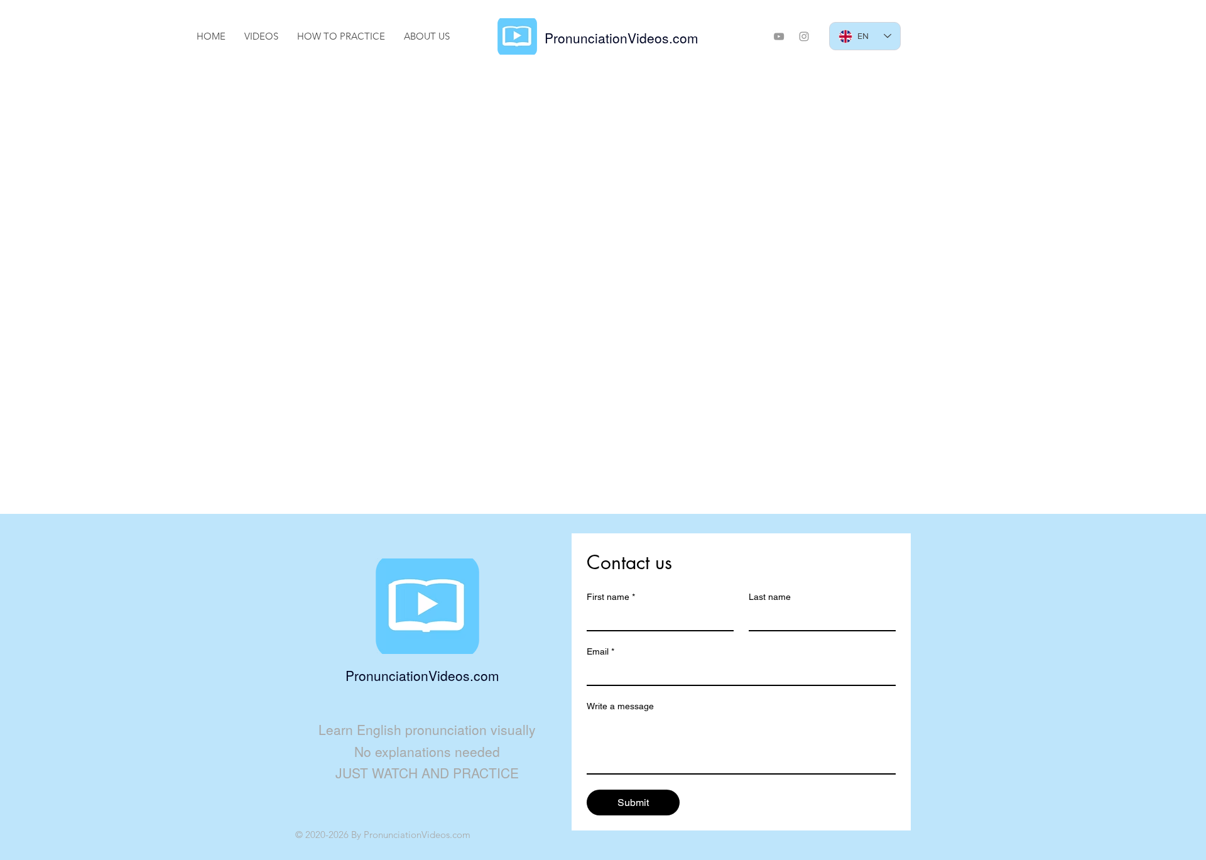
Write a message (620, 706)
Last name (770, 597)
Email (600, 651)
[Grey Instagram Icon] (804, 36)
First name (611, 597)
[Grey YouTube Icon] (779, 36)
